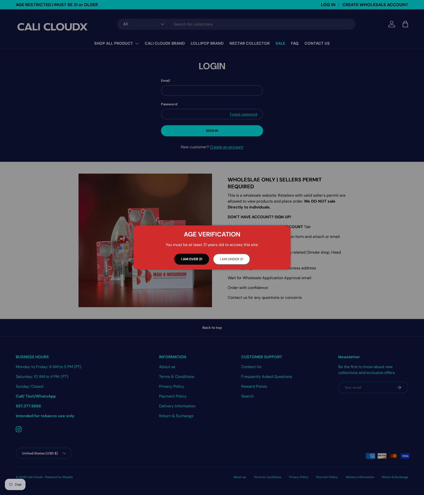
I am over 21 (191, 259)
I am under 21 (231, 259)
